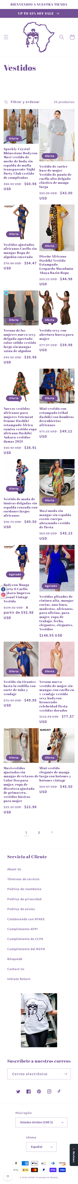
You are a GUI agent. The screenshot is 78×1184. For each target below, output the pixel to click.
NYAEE (31, 1177)
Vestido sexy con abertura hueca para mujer (56, 334)
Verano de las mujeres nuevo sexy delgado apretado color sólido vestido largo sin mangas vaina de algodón (20, 340)
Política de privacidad (24, 899)
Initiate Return (18, 979)
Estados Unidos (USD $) (36, 1122)
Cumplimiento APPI (22, 929)
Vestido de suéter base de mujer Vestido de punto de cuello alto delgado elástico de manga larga (55, 176)
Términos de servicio (23, 879)
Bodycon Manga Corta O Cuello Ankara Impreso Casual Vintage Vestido (17, 593)
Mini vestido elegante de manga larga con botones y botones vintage (55, 774)
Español (36, 1147)
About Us (14, 869)
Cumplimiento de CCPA (25, 939)
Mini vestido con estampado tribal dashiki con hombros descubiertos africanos (56, 416)
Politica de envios (21, 909)
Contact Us (15, 969)
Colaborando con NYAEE (26, 919)
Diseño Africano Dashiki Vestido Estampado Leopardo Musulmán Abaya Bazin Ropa (56, 264)
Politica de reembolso (24, 889)
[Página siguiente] (52, 832)
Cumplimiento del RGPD (26, 949)
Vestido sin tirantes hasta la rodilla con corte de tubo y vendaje (20, 688)
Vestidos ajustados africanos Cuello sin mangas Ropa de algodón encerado (20, 251)
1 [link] (26, 832)
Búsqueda (14, 959)
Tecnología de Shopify (47, 1177)
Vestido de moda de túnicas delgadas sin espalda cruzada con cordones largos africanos (21, 507)
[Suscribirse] (65, 1074)
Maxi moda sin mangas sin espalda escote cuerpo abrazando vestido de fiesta (55, 519)
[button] (6, 37)
